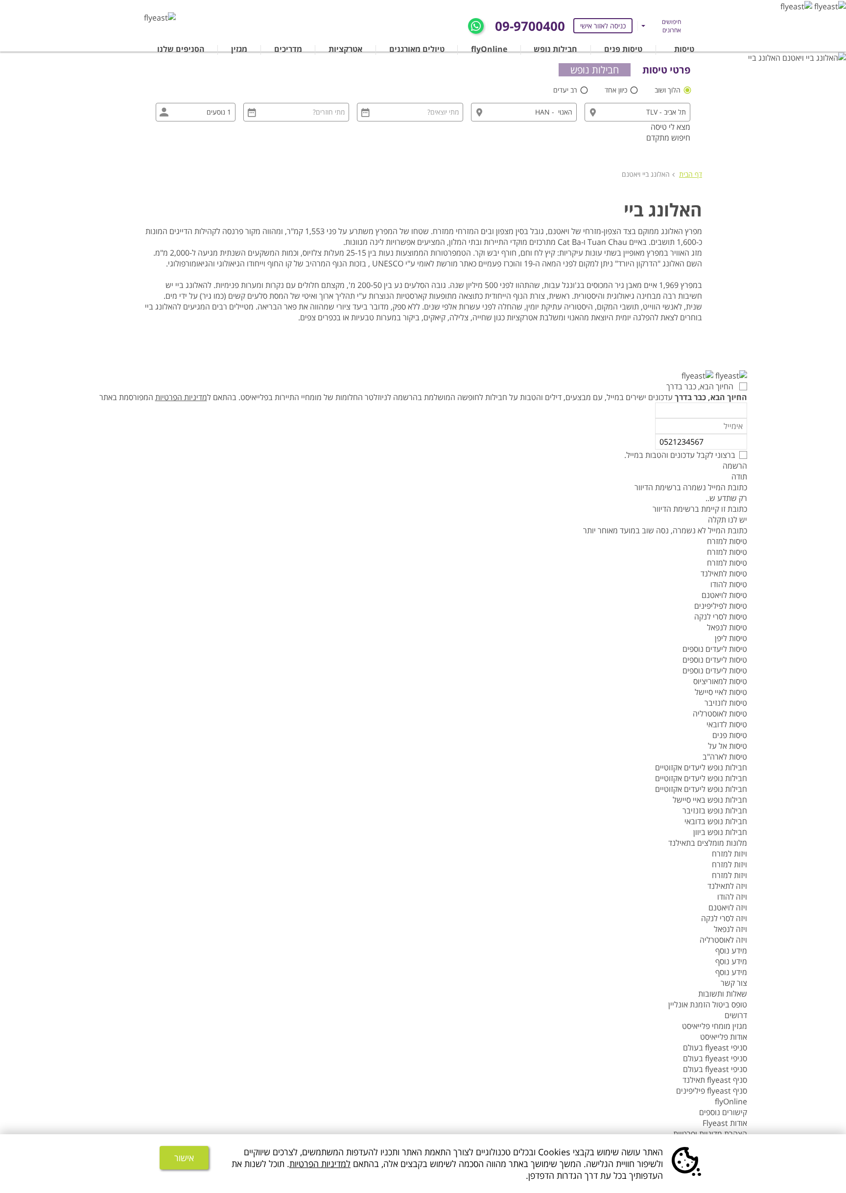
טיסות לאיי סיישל (721, 692)
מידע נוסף (731, 950)
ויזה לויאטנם (727, 907)
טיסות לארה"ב (725, 756)
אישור (184, 1158)
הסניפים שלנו (181, 49)
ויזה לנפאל (730, 929)
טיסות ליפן (731, 638)
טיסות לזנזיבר (726, 702)
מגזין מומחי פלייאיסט (714, 1026)
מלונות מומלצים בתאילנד (707, 842)
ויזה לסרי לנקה (724, 918)
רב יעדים (566, 90)
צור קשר (734, 983)
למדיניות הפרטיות (320, 1163)
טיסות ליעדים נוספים (714, 649)
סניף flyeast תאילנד (714, 1079)
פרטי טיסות (666, 69)
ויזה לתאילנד (727, 886)
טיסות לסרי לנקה (720, 616)
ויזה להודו (732, 896)
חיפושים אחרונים (671, 26)
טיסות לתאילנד (724, 573)
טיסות (684, 49)
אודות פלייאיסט (723, 1036)
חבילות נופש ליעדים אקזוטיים (701, 767)
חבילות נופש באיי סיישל (710, 799)
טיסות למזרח (727, 541)
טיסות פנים (623, 49)
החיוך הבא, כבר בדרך (700, 386)
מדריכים (288, 49)
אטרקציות (345, 49)
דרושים (736, 1015)
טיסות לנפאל (727, 627)
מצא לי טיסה (670, 126)
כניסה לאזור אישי (603, 25)
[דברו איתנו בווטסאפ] (476, 25)
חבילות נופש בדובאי (715, 821)
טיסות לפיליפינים (720, 605)
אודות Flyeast (725, 1123)
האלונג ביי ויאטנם (646, 174)
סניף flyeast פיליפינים (711, 1090)
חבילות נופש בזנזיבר (714, 810)
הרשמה (735, 465)
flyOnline (489, 49)
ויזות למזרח (729, 853)
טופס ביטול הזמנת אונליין (707, 1004)
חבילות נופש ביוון (720, 832)
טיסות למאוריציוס (720, 681)
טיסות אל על (727, 745)
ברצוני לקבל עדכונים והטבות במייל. (679, 455)
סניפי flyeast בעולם (715, 1047)
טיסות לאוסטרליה (720, 713)
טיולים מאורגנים (417, 49)
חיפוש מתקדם (668, 137)
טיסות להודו (728, 584)
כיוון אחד (617, 90)
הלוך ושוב (668, 90)
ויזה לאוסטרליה (723, 939)
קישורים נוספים (723, 1112)
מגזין (239, 49)
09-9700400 (530, 26)
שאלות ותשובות (722, 993)
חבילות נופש (555, 49)
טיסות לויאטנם (724, 595)
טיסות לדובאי (726, 724)
